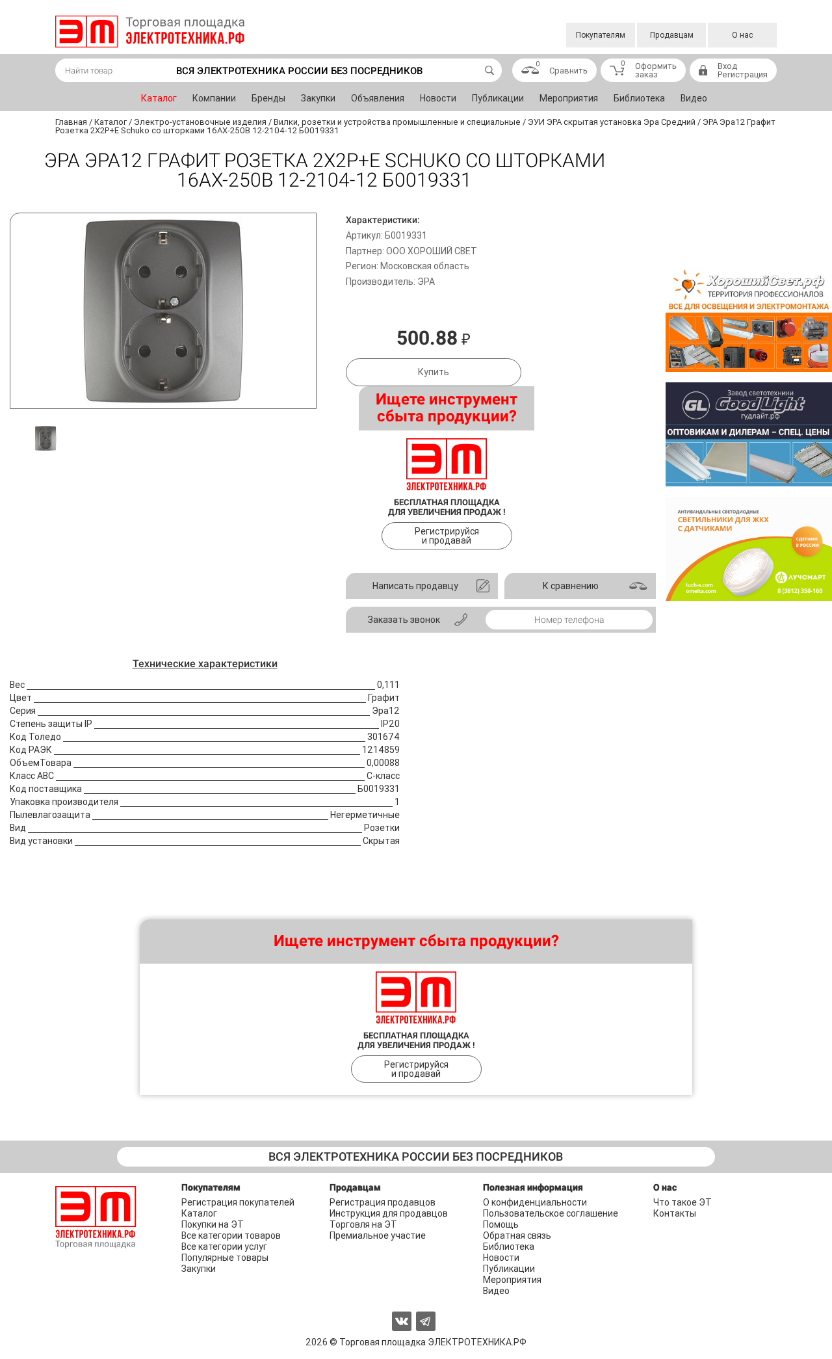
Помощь (501, 1224)
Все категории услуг (224, 1246)
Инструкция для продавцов (389, 1213)
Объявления (377, 98)
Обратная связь (517, 1235)
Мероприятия (569, 98)
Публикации (498, 98)
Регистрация (743, 74)
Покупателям (600, 35)
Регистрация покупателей (237, 1202)
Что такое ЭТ (682, 1202)
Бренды (268, 98)
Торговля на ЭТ (363, 1224)
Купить (433, 372)
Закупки (318, 98)
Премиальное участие (378, 1235)
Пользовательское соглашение (550, 1213)
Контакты (674, 1213)
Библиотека (639, 98)
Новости (438, 98)
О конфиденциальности (535, 1202)
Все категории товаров (231, 1235)
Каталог (159, 98)
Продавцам (672, 35)
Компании (214, 98)
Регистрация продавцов (383, 1202)
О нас (742, 35)
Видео (694, 98)
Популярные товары (224, 1257)
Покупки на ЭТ (212, 1224)
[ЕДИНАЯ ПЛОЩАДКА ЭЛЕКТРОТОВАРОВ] (149, 31)
